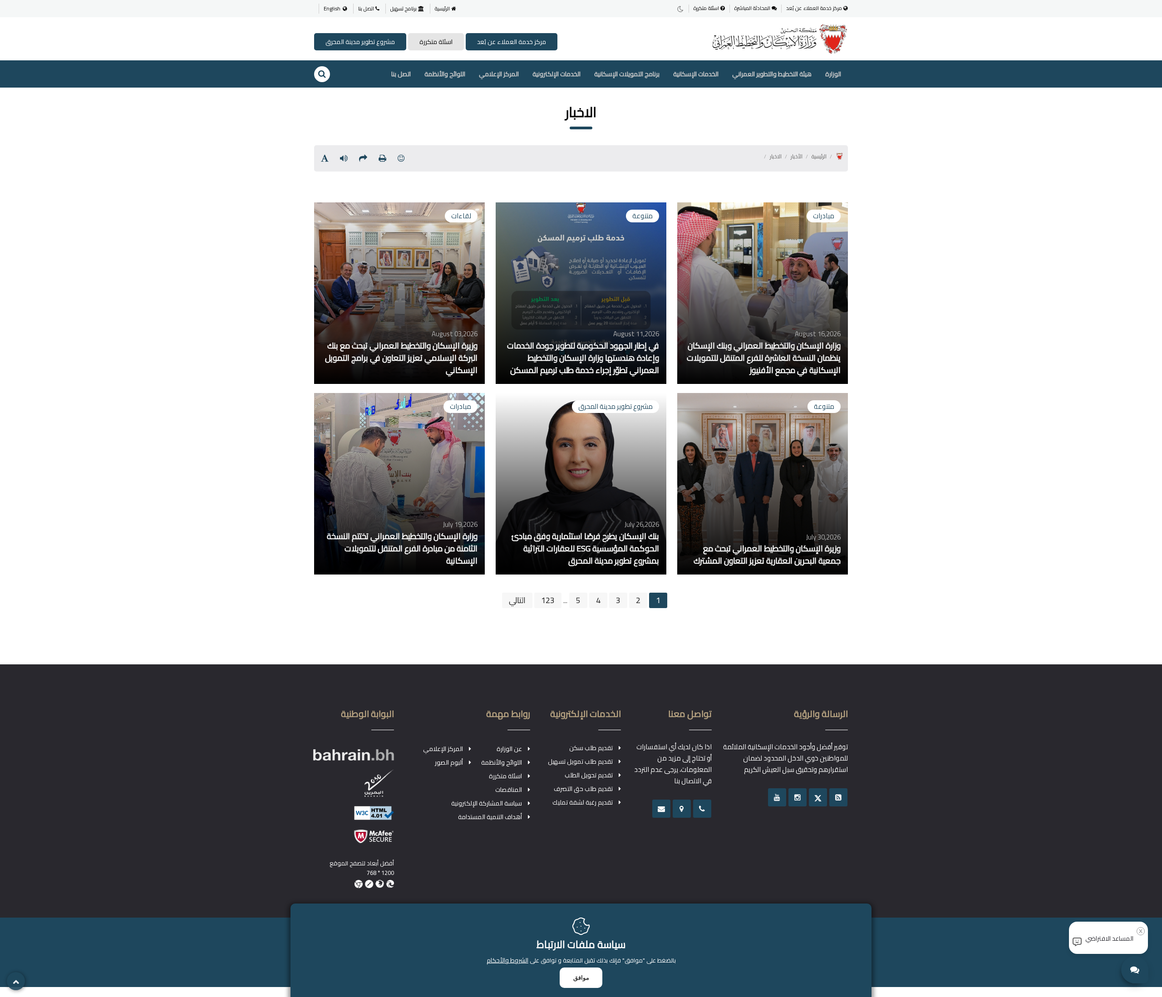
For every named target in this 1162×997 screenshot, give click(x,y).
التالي (517, 600)
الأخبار (797, 156)
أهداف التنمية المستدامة (490, 817)
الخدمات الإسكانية (696, 74)
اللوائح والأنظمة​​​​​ (501, 762)
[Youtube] (777, 797)
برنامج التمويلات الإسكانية (627, 74)
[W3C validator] (353, 817)
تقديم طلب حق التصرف (583, 789)
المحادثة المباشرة (753, 9)
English (332, 9)
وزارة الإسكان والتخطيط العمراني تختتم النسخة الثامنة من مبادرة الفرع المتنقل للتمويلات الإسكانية (402, 548)
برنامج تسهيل (404, 9)
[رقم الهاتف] (702, 809)
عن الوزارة (509, 749)
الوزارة (833, 74)
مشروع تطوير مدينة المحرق (360, 42)
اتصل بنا (366, 9)
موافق (581, 977)
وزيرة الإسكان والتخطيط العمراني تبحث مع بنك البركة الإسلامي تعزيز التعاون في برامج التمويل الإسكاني (401, 358)
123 (548, 600)
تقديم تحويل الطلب (589, 775)
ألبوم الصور (449, 762)
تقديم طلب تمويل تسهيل (580, 761)
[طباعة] (382, 158)
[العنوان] (682, 809)
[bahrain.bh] (353, 759)
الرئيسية (443, 9)
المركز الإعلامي (499, 74)
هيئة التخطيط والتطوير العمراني (772, 74)
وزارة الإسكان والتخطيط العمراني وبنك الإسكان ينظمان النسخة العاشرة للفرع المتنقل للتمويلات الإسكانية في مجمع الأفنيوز (763, 358)
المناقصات (508, 790)
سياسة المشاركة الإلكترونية (486, 803)
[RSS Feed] (838, 797)
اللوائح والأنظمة (444, 74)
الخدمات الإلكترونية (556, 74)
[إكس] (818, 797)
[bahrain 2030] (353, 788)
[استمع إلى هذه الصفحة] (344, 158)
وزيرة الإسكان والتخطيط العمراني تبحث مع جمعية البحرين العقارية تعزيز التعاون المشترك (767, 554)
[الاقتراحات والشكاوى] (661, 809)
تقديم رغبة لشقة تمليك (582, 802)
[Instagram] (797, 797)
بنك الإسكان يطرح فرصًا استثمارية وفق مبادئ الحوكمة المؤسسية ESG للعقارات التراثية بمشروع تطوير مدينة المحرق (585, 548)
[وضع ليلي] (680, 8)
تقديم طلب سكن (591, 748)
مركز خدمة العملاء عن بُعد (814, 9)
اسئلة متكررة (707, 9)
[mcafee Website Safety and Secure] (353, 840)
